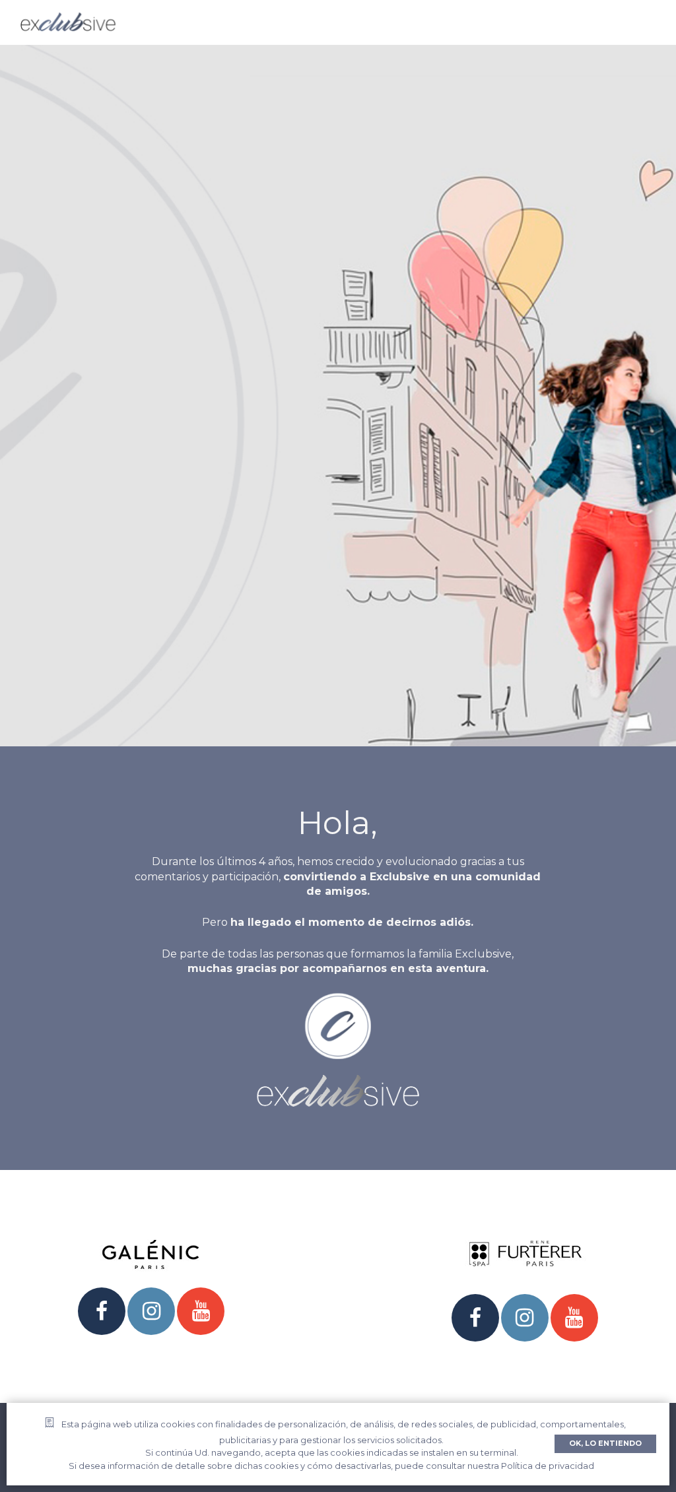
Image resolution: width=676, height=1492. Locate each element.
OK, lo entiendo (605, 1443)
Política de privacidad (547, 1465)
